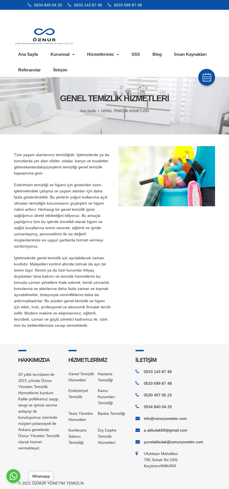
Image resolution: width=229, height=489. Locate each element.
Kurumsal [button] (60, 54)
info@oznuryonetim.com (165, 418)
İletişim (60, 69)
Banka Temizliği (111, 413)
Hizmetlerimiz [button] (100, 54)
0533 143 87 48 (87, 5)
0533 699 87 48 (127, 5)
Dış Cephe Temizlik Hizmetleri (107, 436)
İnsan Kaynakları (190, 54)
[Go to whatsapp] (13, 476)
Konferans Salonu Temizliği (77, 436)
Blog (157, 54)
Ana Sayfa (28, 54)
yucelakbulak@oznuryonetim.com (173, 442)
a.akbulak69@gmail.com (165, 430)
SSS (136, 54)
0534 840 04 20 (47, 5)
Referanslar (29, 69)
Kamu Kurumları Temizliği (106, 396)
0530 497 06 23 (158, 395)
